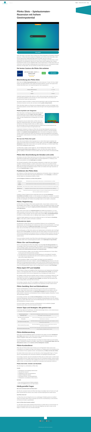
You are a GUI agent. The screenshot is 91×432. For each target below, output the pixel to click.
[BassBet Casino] (20, 76)
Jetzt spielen (38, 52)
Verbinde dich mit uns (82, 2)
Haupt (77, 2)
